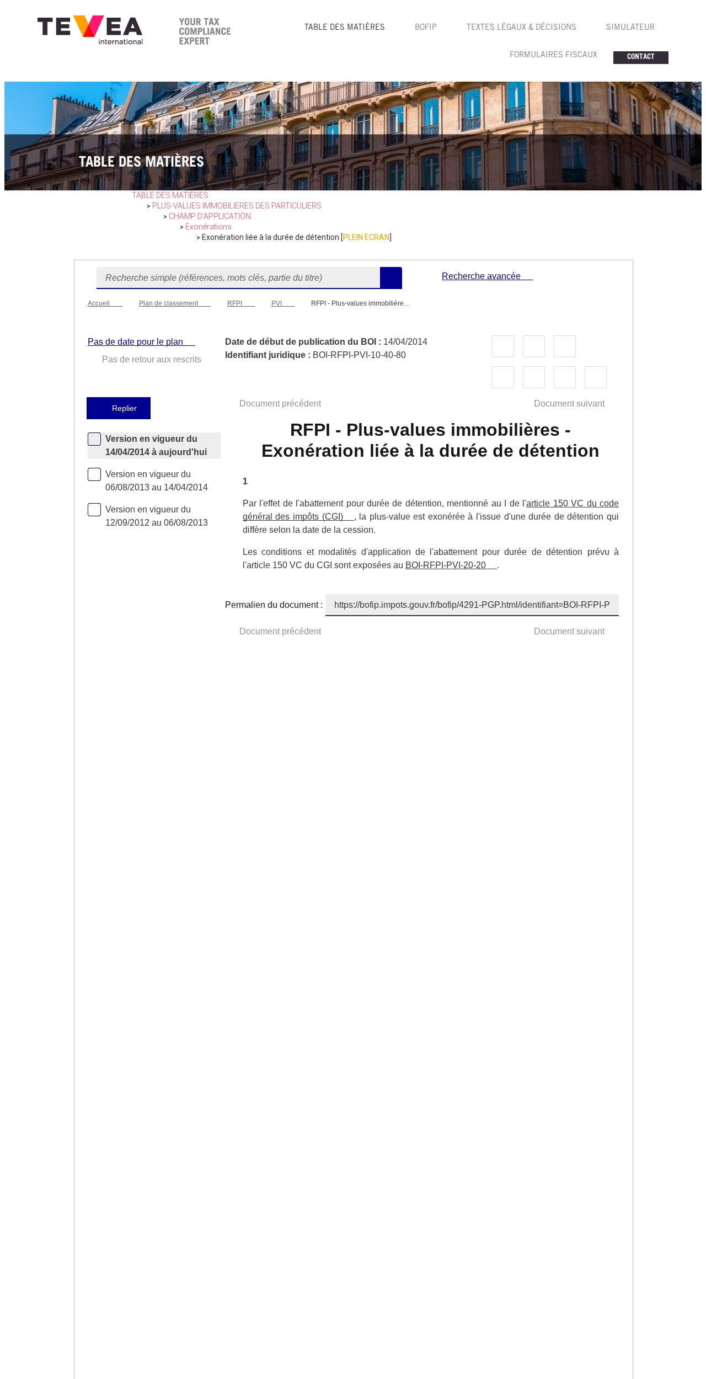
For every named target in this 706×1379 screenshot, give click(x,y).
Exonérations (208, 226)
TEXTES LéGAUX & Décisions (521, 28)
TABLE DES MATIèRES (344, 28)
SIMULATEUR (630, 28)
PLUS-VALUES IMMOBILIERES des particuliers (237, 205)
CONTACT (641, 57)
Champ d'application (210, 216)
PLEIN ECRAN (366, 237)
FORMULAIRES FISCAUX (553, 56)
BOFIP (426, 28)
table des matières (170, 195)
